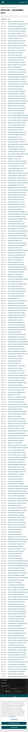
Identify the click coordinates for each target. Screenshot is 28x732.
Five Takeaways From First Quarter (16, 438)
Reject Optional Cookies (14, 723)
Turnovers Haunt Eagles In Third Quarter (17, 445)
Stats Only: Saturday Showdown (15, 558)
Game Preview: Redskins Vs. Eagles (16, 575)
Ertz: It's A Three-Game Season (15, 358)
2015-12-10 (3, 218)
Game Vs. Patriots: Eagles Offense (16, 110)
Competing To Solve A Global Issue (16, 346)
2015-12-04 (3, 69)
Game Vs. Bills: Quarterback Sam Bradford (18, 279)
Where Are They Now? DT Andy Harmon (17, 666)
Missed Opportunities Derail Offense (16, 609)
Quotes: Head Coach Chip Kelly (15, 52)
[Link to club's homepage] (3, 2)
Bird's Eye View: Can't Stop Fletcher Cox (17, 245)
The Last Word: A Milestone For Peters (17, 548)
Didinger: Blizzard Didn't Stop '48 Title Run (18, 430)
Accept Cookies (14, 727)
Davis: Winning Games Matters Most (16, 349)
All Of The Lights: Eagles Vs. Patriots (16, 125)
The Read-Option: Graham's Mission (16, 399)
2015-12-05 (3, 86)
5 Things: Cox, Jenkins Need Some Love (17, 233)
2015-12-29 (3, 637)
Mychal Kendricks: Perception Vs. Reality (17, 382)
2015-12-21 (3, 476)
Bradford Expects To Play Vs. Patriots (16, 50)
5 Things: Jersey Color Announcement (17, 69)
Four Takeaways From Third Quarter (16, 585)
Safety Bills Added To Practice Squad (16, 337)
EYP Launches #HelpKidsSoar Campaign (17, 28)
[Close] (26, 699)
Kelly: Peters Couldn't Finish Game (16, 621)
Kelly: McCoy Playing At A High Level (16, 151)
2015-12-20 (3, 423)
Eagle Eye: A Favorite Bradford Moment (17, 647)
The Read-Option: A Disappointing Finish (17, 623)
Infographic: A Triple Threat (14, 158)
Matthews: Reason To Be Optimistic (16, 467)
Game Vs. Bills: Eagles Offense (15, 281)
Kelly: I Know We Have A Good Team (16, 139)
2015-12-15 (3, 334)
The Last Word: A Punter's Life (15, 55)
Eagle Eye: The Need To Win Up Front (16, 40)
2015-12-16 (3, 360)
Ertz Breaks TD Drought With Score (16, 127)
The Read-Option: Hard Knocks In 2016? (17, 642)
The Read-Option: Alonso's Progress (16, 223)
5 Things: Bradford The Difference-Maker (17, 219)
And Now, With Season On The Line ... (17, 568)
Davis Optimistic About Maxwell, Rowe (17, 507)
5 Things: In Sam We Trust (14, 363)
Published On (4, 19)
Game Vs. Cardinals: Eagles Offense (16, 450)
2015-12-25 (3, 558)
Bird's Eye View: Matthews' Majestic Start (17, 76)
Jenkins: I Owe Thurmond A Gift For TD (17, 141)
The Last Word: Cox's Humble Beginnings (17, 226)
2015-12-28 (3, 618)
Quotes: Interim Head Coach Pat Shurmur (17, 669)
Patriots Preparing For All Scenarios (16, 93)
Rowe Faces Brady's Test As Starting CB (17, 64)
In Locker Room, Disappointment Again (17, 616)
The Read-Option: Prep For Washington (17, 503)
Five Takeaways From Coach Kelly (16, 60)
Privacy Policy (12, 716)
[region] (14, 713)
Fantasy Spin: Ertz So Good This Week (17, 421)
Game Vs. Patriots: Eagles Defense (16, 113)
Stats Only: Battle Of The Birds (15, 409)
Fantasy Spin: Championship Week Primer (17, 563)
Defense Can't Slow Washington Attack (17, 606)
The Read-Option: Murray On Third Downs (17, 387)
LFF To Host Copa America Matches (16, 389)
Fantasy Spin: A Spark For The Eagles (16, 91)
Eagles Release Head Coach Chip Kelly (17, 652)
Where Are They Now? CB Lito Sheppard (17, 235)
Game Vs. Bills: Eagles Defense (15, 286)
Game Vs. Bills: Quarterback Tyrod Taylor (17, 283)
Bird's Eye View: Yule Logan (14, 416)
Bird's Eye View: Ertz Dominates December (18, 560)
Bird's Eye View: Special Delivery (15, 259)
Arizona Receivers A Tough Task (15, 356)
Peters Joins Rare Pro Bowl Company (16, 517)
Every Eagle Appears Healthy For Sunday (17, 404)
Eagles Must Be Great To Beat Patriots (17, 98)
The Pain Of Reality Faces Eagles (15, 635)
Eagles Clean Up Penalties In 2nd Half (17, 122)
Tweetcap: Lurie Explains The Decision (17, 654)
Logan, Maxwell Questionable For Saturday (18, 565)
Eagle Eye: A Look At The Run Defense (17, 524)
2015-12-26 (3, 570)
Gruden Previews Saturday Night (15, 546)
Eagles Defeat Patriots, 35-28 (15, 137)
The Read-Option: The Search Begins (16, 671)
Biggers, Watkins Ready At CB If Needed (17, 510)
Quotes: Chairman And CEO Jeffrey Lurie (17, 657)
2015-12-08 (3, 175)
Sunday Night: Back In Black (14, 332)
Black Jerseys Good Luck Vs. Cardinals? (17, 414)
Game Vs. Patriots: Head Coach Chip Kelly (17, 120)
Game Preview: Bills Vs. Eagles (15, 247)
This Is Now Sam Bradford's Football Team (18, 353)
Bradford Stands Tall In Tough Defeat (16, 459)
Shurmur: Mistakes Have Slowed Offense (17, 649)
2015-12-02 (3, 38)
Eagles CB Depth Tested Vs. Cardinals (16, 469)
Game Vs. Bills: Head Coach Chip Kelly (17, 291)
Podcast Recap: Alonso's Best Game (16, 426)
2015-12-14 (3, 315)
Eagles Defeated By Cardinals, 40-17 (16, 462)
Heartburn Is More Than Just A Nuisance (17, 163)
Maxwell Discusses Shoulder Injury (16, 512)
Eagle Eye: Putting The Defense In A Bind (17, 676)
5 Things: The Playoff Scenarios (15, 476)
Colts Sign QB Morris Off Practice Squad (17, 541)
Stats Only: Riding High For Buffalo (16, 257)
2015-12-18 (3, 397)
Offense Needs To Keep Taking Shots (16, 324)
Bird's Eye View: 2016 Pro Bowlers (16, 551)
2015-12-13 (3, 267)
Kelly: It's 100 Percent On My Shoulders (17, 611)
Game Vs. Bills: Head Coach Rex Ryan (16, 288)
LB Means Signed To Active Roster (16, 185)
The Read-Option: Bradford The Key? (16, 322)
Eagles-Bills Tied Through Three (15, 276)
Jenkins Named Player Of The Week (16, 204)
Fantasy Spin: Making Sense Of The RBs (17, 267)
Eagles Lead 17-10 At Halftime (15, 274)
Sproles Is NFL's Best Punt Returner (16, 519)
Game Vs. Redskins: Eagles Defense (16, 594)
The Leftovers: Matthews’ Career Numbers (18, 457)
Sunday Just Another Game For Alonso (17, 192)
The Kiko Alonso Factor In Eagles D (16, 515)
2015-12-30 (3, 654)
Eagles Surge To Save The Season (16, 146)
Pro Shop (22, 2)
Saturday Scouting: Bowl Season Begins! (17, 411)
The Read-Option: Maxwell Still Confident (17, 45)
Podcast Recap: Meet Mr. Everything (16, 79)
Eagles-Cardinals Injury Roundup (15, 440)
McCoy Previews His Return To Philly (16, 216)
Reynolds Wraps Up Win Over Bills (16, 303)
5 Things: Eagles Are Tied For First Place (17, 175)
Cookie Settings (13, 719)
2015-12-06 (3, 98)
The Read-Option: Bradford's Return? (16, 26)
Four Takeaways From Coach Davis (16, 645)
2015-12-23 (3, 524)
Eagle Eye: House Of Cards (14, 394)
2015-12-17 (3, 380)
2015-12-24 (3, 539)
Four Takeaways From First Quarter (16, 271)
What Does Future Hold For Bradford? (17, 613)
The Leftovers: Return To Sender (15, 129)
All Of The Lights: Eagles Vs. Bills (15, 293)
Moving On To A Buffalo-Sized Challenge (17, 161)
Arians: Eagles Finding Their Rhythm (16, 401)
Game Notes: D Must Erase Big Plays (16, 433)
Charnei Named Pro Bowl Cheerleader (17, 628)
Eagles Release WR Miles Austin (15, 170)
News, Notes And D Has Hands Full (16, 264)
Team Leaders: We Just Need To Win (16, 33)
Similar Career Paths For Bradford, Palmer (17, 375)
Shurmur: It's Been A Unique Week (16, 674)
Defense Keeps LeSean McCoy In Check (17, 310)
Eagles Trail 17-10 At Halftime (15, 442)
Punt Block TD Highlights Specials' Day (17, 134)
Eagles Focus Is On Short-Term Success (17, 536)
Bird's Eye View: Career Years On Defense (18, 423)
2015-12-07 (3, 149)
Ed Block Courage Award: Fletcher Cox (17, 206)
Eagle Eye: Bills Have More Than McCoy (17, 243)
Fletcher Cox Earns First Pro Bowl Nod (17, 522)
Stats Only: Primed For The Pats (15, 88)
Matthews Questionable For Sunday (16, 262)
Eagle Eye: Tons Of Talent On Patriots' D (17, 81)
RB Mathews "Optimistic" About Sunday (17, 187)
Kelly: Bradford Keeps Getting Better (16, 327)
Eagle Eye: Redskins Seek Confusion (16, 570)
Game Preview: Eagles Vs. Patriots (16, 86)
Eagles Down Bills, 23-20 (14, 298)
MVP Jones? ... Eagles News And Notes (17, 397)
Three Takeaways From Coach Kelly (16, 373)
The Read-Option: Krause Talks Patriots (17, 72)
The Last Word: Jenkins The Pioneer (16, 380)
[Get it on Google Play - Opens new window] (18, 692)
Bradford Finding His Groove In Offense (17, 305)
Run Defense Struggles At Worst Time (16, 471)
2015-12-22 (3, 498)
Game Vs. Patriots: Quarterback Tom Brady (18, 117)
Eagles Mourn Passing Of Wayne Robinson (18, 486)
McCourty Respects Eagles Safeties (16, 74)
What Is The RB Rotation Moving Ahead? (17, 351)
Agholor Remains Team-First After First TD (18, 308)
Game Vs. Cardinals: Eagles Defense (16, 495)
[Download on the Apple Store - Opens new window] (8, 691)
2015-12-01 (3, 21)
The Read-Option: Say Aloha (14, 532)
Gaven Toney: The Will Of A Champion (17, 527)
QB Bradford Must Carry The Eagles (16, 474)
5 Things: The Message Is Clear (15, 38)
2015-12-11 (3, 233)
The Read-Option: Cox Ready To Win (16, 544)
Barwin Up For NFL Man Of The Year (16, 43)
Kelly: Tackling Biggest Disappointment (17, 464)
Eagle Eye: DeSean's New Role (15, 553)
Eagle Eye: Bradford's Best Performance (17, 491)
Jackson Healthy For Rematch (15, 534)
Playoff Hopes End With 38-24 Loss (16, 604)
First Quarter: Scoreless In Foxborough (17, 103)
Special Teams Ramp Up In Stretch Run (17, 377)
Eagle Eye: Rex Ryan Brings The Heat (16, 252)
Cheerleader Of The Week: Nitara (15, 48)
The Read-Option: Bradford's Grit (15, 479)
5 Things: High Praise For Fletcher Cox (17, 315)
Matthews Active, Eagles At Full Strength (17, 269)
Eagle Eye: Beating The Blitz (14, 361)
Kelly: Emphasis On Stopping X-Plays (16, 392)
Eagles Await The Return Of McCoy (16, 197)
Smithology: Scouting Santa (14, 556)
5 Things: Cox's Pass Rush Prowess (16, 618)
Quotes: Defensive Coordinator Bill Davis (17, 35)
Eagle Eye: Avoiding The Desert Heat (16, 418)
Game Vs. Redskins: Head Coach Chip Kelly (18, 589)
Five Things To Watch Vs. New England (17, 31)
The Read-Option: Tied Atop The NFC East (17, 180)
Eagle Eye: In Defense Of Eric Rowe (16, 21)
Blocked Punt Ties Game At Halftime (16, 105)
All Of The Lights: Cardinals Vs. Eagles (17, 454)
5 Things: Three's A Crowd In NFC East (17, 334)
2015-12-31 (3, 666)
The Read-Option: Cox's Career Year (16, 370)
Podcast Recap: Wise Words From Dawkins (18, 250)
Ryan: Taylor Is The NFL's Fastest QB (16, 255)
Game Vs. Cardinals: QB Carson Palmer (17, 452)
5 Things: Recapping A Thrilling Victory (17, 149)
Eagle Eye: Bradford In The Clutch (16, 199)
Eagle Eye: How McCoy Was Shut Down (17, 329)
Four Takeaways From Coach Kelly (16, 166)
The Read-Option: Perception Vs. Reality (17, 57)
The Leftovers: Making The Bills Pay (16, 296)
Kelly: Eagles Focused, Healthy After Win (17, 300)
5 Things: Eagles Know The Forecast (16, 202)
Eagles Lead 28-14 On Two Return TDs (17, 108)
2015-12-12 (3, 250)
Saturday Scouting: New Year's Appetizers (17, 572)
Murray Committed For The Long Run (16, 228)
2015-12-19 (3, 406)
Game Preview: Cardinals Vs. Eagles (16, 428)
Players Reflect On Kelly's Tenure (15, 659)
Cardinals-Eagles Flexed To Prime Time (17, 168)
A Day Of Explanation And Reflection (16, 664)
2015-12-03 (3, 52)
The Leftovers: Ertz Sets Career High (16, 601)
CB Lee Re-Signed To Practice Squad (16, 365)
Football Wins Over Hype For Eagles (16, 312)
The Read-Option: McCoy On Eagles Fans (17, 211)
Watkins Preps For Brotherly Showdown (17, 194)
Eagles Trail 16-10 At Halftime (15, 582)
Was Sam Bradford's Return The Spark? (17, 132)
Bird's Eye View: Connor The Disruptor (17, 96)
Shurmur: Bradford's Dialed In (15, 505)
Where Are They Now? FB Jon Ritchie (16, 62)
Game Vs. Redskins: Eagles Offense (16, 587)
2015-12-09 (3, 201)
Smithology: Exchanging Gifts (15, 240)
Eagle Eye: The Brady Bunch (14, 67)
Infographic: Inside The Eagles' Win (16, 317)
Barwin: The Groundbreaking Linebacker (17, 633)
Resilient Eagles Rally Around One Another (18, 144)
